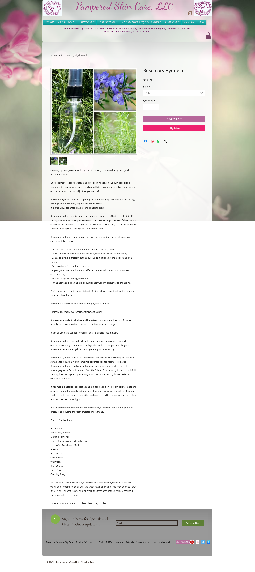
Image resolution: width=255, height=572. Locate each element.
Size (146, 87)
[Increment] (156, 107)
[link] (208, 35)
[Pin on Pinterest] (152, 141)
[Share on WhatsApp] (159, 141)
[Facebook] (208, 542)
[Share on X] (165, 141)
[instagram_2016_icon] (197, 542)
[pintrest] (192, 542)
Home (54, 55)
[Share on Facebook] (145, 141)
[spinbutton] (151, 107)
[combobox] (174, 93)
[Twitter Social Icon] (203, 542)
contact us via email (160, 542)
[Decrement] (146, 107)
